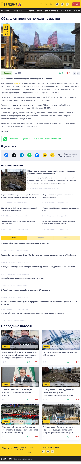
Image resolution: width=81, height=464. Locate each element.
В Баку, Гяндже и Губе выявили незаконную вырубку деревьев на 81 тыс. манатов (19, 209)
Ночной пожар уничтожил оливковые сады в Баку (24, 278)
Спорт (39, 11)
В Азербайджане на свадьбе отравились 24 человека (25, 290)
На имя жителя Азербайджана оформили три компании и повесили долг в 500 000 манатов (39, 303)
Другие (9, 321)
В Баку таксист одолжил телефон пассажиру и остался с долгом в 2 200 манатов (38, 267)
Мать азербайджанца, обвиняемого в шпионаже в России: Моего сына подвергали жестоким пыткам (19, 355)
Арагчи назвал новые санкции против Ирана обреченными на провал (17, 392)
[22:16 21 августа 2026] (61, 414)
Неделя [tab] (40, 238)
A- (75, 73)
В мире (77, 11)
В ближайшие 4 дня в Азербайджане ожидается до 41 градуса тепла (32, 313)
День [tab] (14, 238)
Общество (29, 11)
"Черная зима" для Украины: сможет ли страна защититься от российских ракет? (58, 222)
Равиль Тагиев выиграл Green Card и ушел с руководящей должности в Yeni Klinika (38, 255)
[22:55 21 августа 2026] (20, 414)
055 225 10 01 (70, 156)
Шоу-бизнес (66, 11)
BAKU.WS (18, 83)
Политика (5, 11)
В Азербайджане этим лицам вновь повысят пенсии (25, 243)
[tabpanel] (40, 282)
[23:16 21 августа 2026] (61, 377)
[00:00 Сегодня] (61, 340)
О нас (30, 448)
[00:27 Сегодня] (20, 340)
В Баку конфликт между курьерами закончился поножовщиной (18, 222)
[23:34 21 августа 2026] (20, 377)
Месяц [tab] (67, 238)
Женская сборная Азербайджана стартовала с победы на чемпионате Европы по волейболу (20, 430)
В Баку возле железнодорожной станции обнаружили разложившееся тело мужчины (58, 392)
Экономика (18, 11)
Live (77, 4)
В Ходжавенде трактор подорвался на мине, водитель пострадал (57, 196)
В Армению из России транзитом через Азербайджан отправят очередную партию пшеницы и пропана (20, 196)
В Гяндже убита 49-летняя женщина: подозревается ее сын (60, 209)
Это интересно (51, 11)
